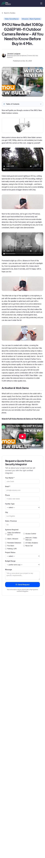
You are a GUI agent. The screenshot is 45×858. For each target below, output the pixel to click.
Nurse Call (29, 546)
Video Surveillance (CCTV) (13, 534)
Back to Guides (9, 13)
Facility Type (9, 504)
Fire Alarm (10, 546)
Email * (7, 486)
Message (8, 569)
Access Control (31, 534)
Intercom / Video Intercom (31, 539)
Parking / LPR (12, 549)
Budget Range (10, 561)
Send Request (24, 585)
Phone (7, 495)
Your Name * (9, 478)
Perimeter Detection (14, 543)
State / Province (11, 521)
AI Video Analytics (32, 543)
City (6, 512)
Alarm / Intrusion (12, 539)
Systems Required (11, 530)
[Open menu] (41, 3)
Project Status (10, 552)
